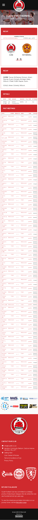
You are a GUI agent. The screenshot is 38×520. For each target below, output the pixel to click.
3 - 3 (17, 129)
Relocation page (21, 502)
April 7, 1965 (4, 255)
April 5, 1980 (4, 137)
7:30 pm (30, 116)
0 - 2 (17, 133)
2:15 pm (29, 320)
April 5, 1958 (4, 304)
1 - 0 (17, 204)
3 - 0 (17, 137)
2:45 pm (30, 324)
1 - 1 (17, 162)
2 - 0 (17, 158)
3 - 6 (17, 337)
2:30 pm (30, 337)
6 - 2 (17, 267)
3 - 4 (17, 116)
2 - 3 (17, 225)
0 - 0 (17, 121)
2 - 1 (17, 200)
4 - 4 (17, 284)
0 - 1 (17, 142)
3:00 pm (30, 121)
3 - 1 (17, 125)
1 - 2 (17, 154)
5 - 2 (17, 354)
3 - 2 (17, 292)
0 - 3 (17, 171)
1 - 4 (17, 188)
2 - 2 (17, 183)
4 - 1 (17, 312)
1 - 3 (17, 246)
